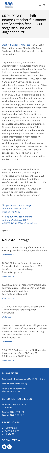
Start (4, 45)
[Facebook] (4, 446)
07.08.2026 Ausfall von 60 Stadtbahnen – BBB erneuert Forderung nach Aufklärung (23, 309)
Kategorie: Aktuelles (20, 45)
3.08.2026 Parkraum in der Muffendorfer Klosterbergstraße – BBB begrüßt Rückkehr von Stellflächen (24, 353)
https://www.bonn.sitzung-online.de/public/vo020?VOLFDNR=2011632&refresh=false (19, 219)
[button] (40, 5)
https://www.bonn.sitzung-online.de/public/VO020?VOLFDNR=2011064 (16, 208)
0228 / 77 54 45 (17, 412)
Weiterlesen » (8, 255)
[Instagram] (9, 446)
